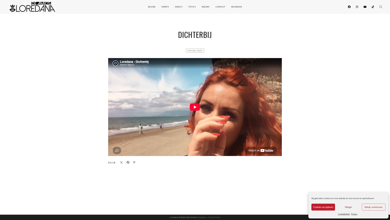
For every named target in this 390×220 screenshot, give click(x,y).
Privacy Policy (214, 217)
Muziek (152, 7)
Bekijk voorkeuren (374, 207)
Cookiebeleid (344, 214)
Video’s (179, 7)
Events (165, 7)
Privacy (354, 214)
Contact (220, 7)
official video (195, 51)
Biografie (236, 7)
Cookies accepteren (323, 207)
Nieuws (205, 7)
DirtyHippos (202, 217)
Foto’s (192, 7)
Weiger (348, 207)
